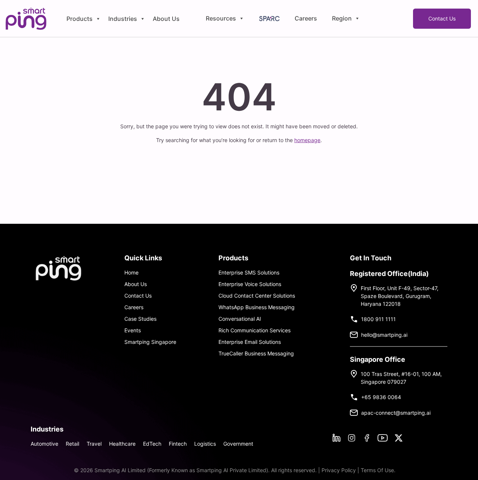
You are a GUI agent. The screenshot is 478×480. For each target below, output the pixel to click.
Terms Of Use (377, 470)
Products (79, 18)
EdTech (152, 443)
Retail (72, 443)
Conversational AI (239, 319)
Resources (221, 18)
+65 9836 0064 (381, 397)
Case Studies (140, 319)
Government (238, 443)
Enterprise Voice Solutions (249, 284)
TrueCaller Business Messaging (256, 353)
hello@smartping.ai (384, 335)
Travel (94, 443)
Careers (306, 18)
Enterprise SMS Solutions (248, 272)
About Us (166, 18)
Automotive (44, 443)
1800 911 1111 (378, 319)
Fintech (178, 443)
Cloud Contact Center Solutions (256, 295)
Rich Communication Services (254, 330)
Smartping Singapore (150, 342)
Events (132, 330)
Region (342, 18)
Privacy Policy (339, 470)
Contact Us (442, 18)
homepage (307, 140)
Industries (122, 18)
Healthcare (122, 443)
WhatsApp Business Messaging (256, 307)
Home (131, 272)
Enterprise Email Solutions (249, 342)
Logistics (205, 443)
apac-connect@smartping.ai (396, 413)
